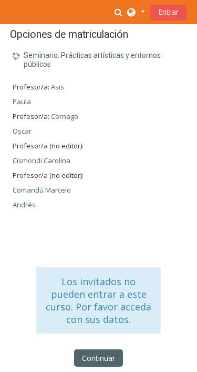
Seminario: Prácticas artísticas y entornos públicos (92, 59)
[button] (120, 12)
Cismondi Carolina (41, 160)
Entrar (168, 12)
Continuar (98, 358)
